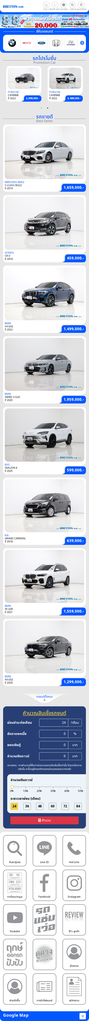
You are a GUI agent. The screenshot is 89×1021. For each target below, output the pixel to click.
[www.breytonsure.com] (46, 5)
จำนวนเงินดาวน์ (18, 756)
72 (65, 806)
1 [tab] (41, 108)
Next (82, 43)
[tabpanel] (65, 84)
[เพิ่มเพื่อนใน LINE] (63, 5)
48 (40, 806)
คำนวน (46, 820)
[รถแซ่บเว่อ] (44, 920)
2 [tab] (48, 108)
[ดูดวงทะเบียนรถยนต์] (44, 954)
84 (78, 806)
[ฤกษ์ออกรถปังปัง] (14, 954)
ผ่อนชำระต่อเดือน (19, 722)
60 (52, 806)
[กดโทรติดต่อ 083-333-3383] (55, 5)
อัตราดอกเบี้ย (16, 733)
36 (27, 806)
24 (14, 806)
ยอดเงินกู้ (14, 745)
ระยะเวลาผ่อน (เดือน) (25, 798)
